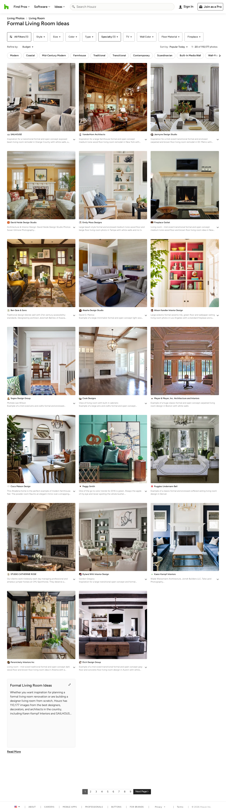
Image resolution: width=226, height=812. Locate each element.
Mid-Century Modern (54, 55)
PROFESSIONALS (94, 807)
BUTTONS (116, 807)
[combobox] (122, 6)
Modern (14, 55)
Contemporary (141, 55)
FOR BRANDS (137, 807)
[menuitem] (21, 7)
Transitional (119, 55)
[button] (19, 36)
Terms (180, 807)
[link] (15, 18)
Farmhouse (79, 55)
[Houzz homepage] (6, 7)
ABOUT (32, 807)
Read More (14, 751)
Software (40, 7)
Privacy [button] (158, 807)
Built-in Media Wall (190, 55)
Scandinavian (164, 55)
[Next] (220, 55)
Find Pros (20, 7)
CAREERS (49, 807)
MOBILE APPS (70, 807)
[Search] (73, 6)
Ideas (58, 7)
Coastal (30, 55)
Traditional (99, 55)
